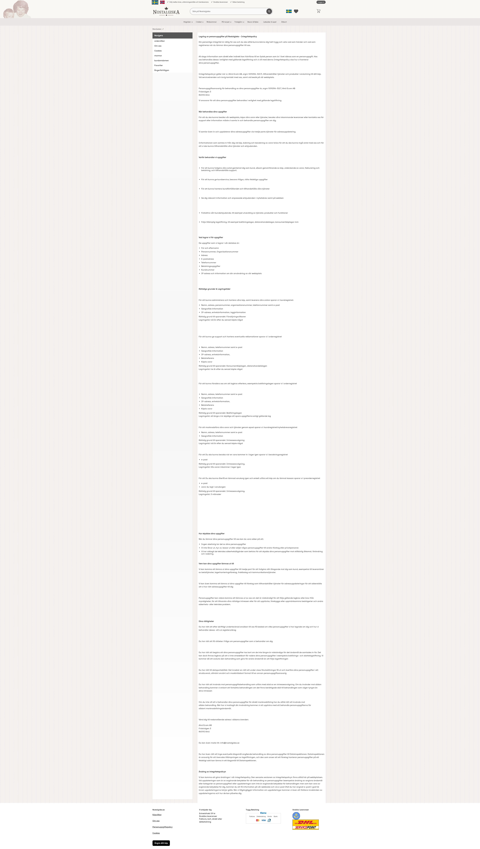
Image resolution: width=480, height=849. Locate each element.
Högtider (187, 22)
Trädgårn (238, 22)
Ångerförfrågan (161, 70)
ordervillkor (159, 41)
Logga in (321, 2)
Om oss (157, 46)
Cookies (158, 51)
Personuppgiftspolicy (162, 827)
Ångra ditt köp (161, 843)
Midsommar (212, 22)
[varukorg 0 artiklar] (318, 11)
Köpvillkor (157, 814)
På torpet (226, 22)
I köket (199, 22)
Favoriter (158, 65)
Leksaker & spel (269, 22)
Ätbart (284, 22)
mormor (158, 55)
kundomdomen (161, 60)
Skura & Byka (252, 22)
